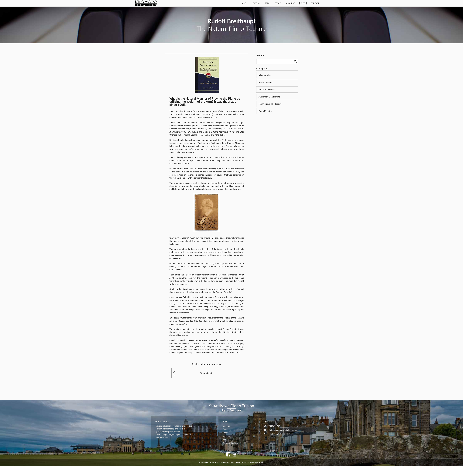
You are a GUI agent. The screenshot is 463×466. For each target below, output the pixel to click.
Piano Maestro (265, 111)
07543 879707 (273, 426)
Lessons (255, 3)
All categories (265, 75)
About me (290, 3)
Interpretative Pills (267, 89)
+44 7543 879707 (275, 434)
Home (243, 3)
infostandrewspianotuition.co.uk (282, 430)
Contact (315, 3)
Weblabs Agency (258, 462)
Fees (267, 3)
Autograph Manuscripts (269, 97)
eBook (278, 3)
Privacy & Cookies (230, 443)
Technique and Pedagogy (270, 104)
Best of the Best (266, 82)
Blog (224, 440)
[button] (166, 3)
